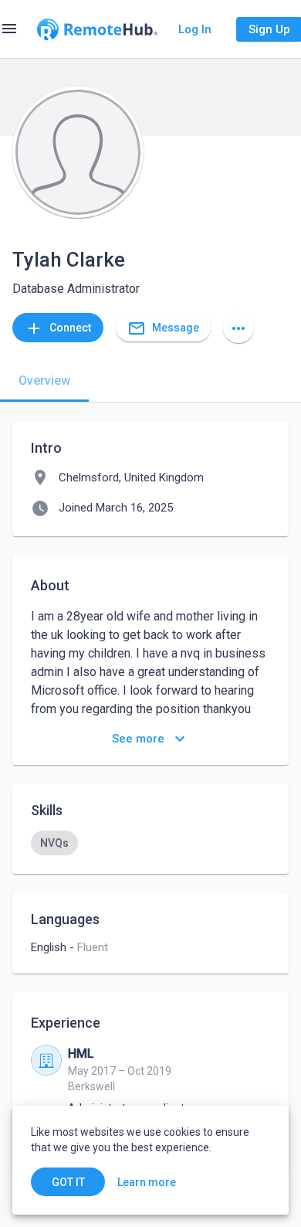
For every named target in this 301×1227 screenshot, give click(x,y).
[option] (54, 843)
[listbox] (150, 843)
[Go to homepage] (97, 29)
